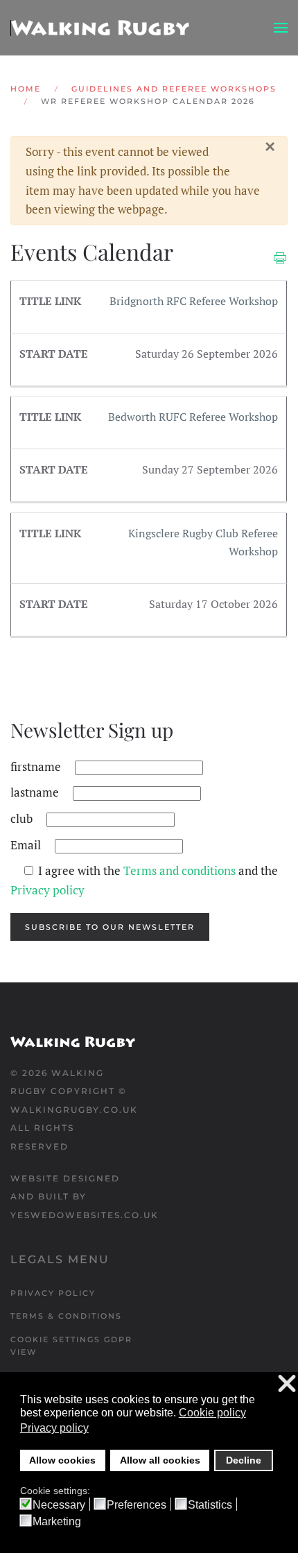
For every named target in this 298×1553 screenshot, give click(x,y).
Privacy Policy (53, 1293)
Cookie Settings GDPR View (71, 1346)
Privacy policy (47, 890)
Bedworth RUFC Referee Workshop (193, 416)
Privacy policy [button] (54, 1428)
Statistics (210, 1505)
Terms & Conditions (66, 1316)
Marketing (57, 1521)
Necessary (59, 1505)
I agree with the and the (144, 880)
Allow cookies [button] (62, 1460)
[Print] (280, 257)
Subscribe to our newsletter (110, 927)
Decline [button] (243, 1460)
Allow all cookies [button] (160, 1460)
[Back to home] (100, 27)
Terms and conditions (180, 870)
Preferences (136, 1505)
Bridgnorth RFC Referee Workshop (193, 301)
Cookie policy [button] (212, 1412)
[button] (281, 27)
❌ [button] (287, 1384)
